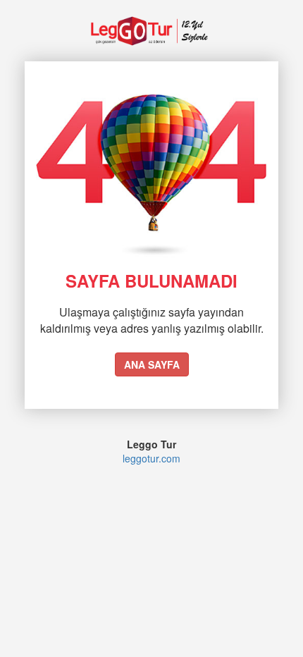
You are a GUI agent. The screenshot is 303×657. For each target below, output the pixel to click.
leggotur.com (151, 458)
